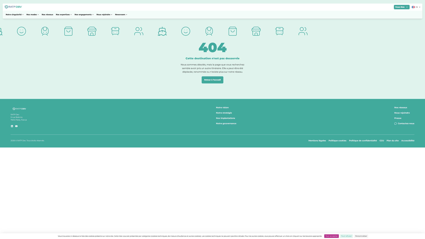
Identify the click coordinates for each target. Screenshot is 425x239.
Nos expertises (63, 14)
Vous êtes (400, 7)
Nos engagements (83, 14)
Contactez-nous (406, 123)
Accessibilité (407, 140)
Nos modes (31, 14)
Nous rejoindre (103, 14)
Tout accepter (331, 236)
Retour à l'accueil (212, 80)
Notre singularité (14, 14)
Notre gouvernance (226, 123)
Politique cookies (337, 140)
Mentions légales (317, 140)
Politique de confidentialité (363, 140)
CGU (382, 140)
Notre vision (222, 107)
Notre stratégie (224, 113)
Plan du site (393, 140)
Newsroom (120, 14)
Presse (397, 118)
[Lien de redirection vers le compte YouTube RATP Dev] (16, 126)
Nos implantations (225, 118)
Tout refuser (346, 236)
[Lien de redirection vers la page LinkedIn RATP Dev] (12, 126)
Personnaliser (361, 236)
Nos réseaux (47, 14)
